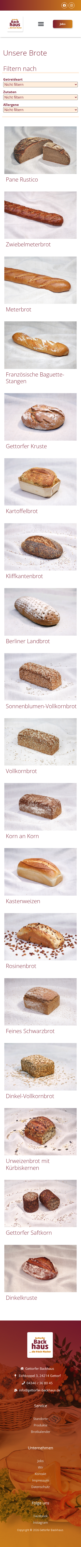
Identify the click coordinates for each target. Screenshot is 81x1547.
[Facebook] (64, 5)
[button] (41, 24)
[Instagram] (71, 5)
